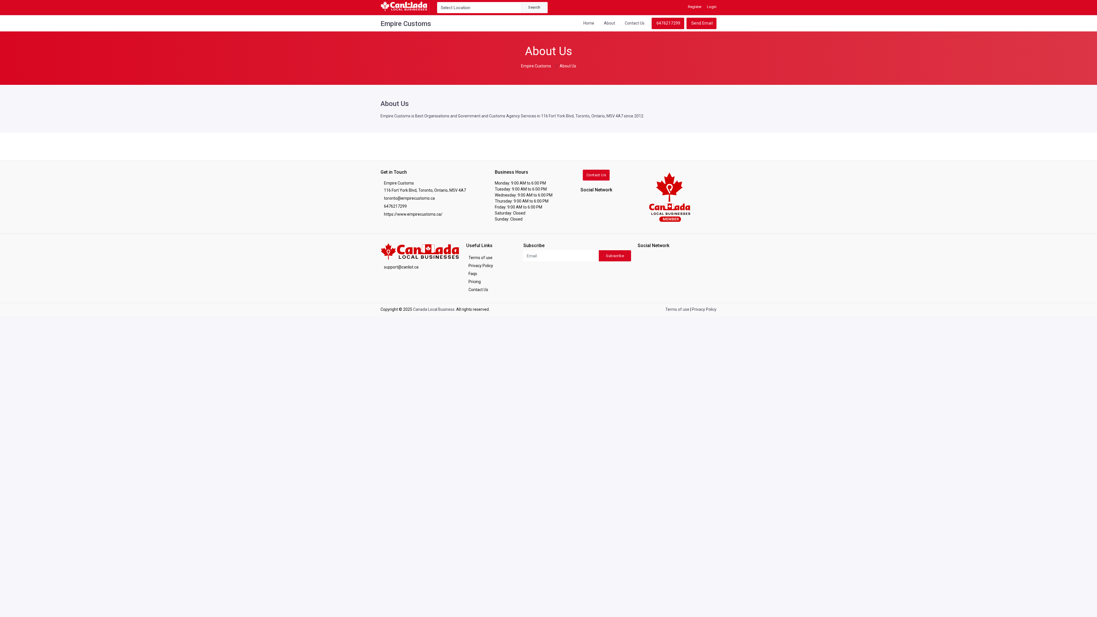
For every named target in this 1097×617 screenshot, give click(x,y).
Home (588, 23)
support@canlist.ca (401, 267)
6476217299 (668, 23)
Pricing (475, 281)
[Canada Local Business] (669, 196)
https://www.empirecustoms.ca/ (413, 214)
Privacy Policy (481, 265)
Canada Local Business (434, 309)
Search (534, 7)
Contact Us (634, 23)
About (609, 23)
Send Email (702, 23)
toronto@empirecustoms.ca (409, 198)
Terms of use (481, 257)
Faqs (473, 273)
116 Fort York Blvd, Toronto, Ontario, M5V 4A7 (425, 190)
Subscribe (615, 256)
